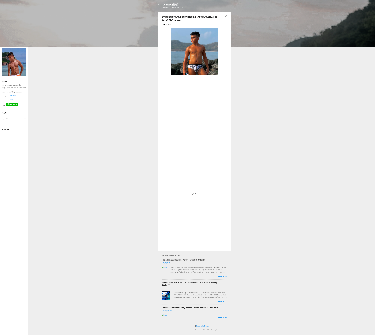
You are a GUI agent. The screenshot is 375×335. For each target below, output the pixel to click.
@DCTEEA (13, 96)
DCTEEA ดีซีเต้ (170, 4)
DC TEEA (12, 100)
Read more (222, 276)
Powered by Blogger (202, 326)
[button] (226, 16)
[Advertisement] (238, 41)
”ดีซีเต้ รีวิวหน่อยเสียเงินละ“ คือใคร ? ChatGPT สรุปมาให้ (183, 260)
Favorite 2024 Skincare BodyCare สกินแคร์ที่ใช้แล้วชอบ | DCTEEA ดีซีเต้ (190, 308)
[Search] (243, 5)
